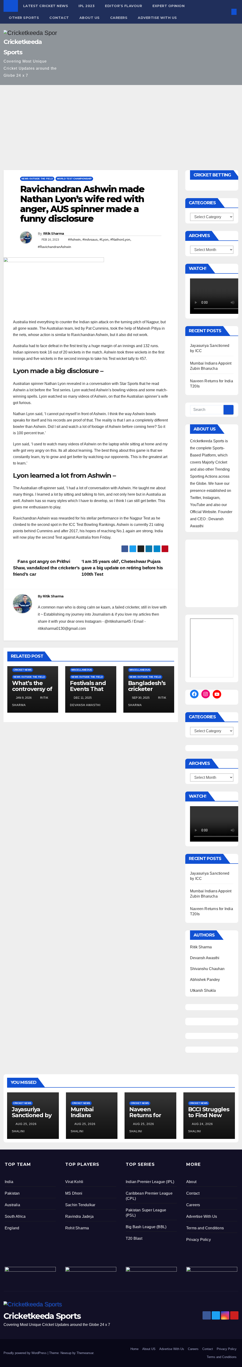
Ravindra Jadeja (79, 1216)
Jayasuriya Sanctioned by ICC (31, 1115)
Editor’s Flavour (123, 6)
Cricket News (22, 670)
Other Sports (24, 18)
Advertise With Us (157, 18)
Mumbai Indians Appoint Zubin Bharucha (91, 1118)
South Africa (15, 1216)
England (12, 1228)
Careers (119, 18)
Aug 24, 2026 (202, 1124)
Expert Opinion (168, 6)
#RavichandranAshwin (54, 247)
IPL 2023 (86, 6)
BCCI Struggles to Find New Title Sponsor (208, 1115)
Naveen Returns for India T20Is (145, 1115)
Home (134, 1349)
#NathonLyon (120, 239)
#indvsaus (90, 239)
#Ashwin (74, 239)
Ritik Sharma (53, 233)
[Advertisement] (121, 120)
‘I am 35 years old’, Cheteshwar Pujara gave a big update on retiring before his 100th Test (122, 568)
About (191, 1182)
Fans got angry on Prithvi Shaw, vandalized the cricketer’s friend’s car (46, 568)
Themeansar (85, 1353)
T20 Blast (134, 1238)
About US (89, 18)
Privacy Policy (198, 1240)
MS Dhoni (73, 1193)
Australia (12, 1205)
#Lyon (103, 239)
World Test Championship (74, 178)
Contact (59, 18)
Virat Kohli (74, 1182)
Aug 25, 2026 (26, 1124)
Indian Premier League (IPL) (150, 1182)
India (9, 1182)
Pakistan (12, 1193)
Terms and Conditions (205, 1228)
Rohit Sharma (77, 1228)
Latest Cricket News (45, 6)
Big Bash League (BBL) (146, 1227)
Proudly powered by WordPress (26, 1353)
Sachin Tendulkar (80, 1205)
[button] (226, 12)
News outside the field (37, 178)
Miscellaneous (81, 670)
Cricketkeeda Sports (42, 1316)
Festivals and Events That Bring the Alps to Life (89, 692)
